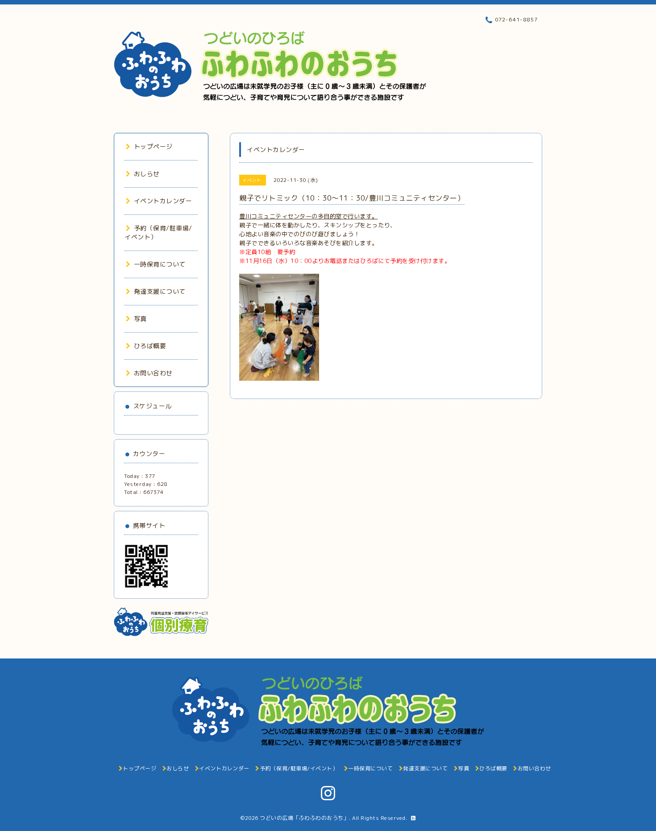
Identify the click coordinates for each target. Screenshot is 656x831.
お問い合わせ (153, 373)
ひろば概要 (150, 345)
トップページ (153, 146)
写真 (140, 318)
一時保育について (160, 264)
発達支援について (160, 291)
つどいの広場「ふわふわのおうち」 (304, 818)
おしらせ (147, 173)
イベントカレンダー (163, 201)
